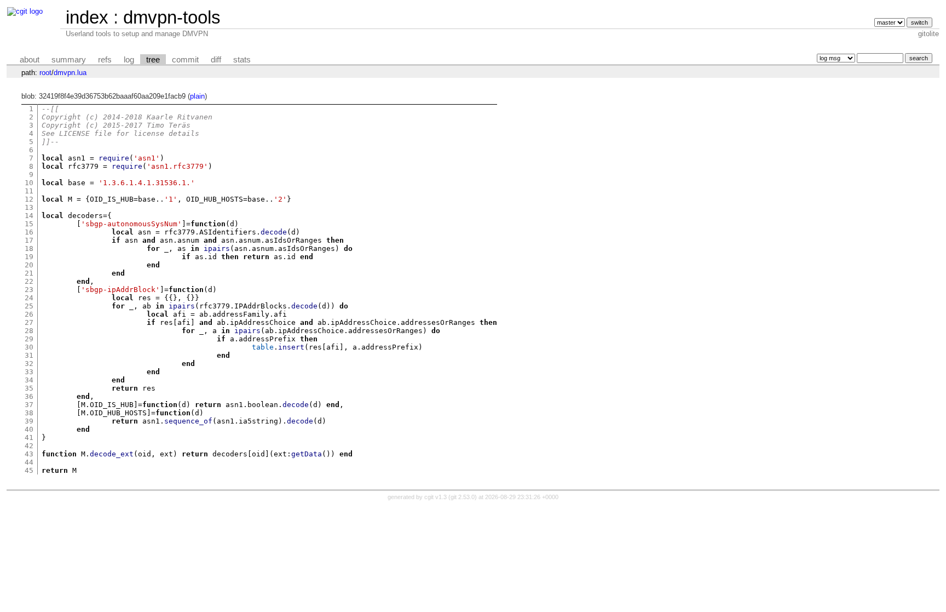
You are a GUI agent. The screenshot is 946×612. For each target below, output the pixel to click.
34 (29, 380)
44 (29, 462)
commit (185, 59)
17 (29, 240)
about (29, 59)
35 (29, 388)
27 (29, 322)
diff (216, 59)
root (45, 72)
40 (29, 429)
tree (153, 59)
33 (29, 372)
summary (68, 59)
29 (29, 339)
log (129, 59)
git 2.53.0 (463, 497)
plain (197, 96)
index (87, 17)
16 (29, 232)
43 (29, 454)
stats (242, 59)
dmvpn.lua (70, 72)
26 (29, 314)
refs (105, 59)
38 (29, 413)
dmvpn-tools (172, 17)
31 (29, 355)
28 (29, 331)
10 (29, 183)
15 (29, 224)
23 (29, 289)
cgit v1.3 (435, 497)
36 (29, 396)
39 (29, 421)
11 (29, 191)
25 (29, 306)
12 (29, 199)
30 (29, 347)
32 (29, 363)
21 (29, 273)
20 (29, 265)
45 (29, 470)
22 (29, 281)
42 (29, 446)
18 (29, 248)
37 (29, 405)
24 (29, 298)
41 (29, 437)
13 (29, 207)
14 (29, 215)
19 (29, 257)
